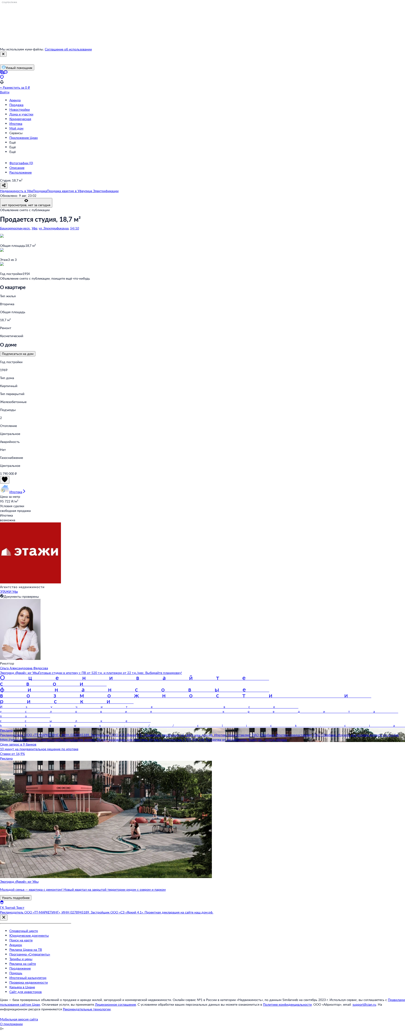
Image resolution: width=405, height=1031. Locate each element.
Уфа (34, 228)
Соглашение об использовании (68, 49)
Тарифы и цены (20, 959)
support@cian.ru (364, 1004)
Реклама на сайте (22, 963)
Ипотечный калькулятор (27, 977)
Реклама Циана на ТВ (25, 949)
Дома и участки (21, 114)
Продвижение (20, 968)
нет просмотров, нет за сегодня (26, 205)
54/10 (74, 228)
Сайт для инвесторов (25, 991)
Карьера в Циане (22, 987)
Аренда (15, 100)
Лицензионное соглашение (115, 1004)
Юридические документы (29, 935)
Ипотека (15, 123)
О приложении (11, 1024)
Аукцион (15, 945)
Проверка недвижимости (28, 982)
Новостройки (19, 109)
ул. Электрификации (54, 228)
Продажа (16, 105)
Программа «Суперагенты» (29, 954)
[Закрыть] (3, 54)
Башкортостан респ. (15, 228)
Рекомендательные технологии (87, 1009)
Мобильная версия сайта (19, 1019)
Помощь (15, 973)
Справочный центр (23, 930)
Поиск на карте (21, 940)
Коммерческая (20, 119)
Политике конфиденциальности (287, 1004)
